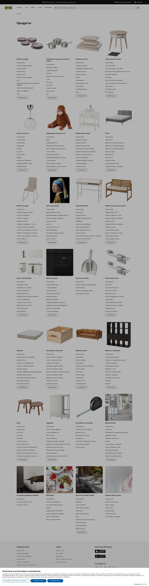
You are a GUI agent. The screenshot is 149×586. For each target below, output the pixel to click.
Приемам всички (55, 580)
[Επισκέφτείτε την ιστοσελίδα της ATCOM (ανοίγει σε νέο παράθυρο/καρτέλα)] (140, 584)
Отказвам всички (38, 580)
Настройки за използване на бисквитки (15, 580)
